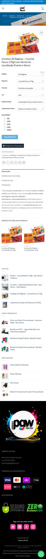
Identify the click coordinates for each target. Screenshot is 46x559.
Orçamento (10, 137)
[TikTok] (26, 527)
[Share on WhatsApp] (4, 162)
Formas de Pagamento (13, 546)
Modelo (4, 74)
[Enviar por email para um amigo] (16, 162)
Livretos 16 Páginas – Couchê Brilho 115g (31, 249)
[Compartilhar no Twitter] (12, 162)
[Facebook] (13, 527)
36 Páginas (20, 16)
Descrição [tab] (6, 171)
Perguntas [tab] (6, 185)
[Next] (44, 240)
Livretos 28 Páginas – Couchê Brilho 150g (9, 249)
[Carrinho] (42, 8)
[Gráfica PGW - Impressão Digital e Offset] (22, 8)
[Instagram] (33, 527)
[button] (41, 554)
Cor (3, 95)
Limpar (42, 72)
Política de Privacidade (32, 546)
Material (4, 81)
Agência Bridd (23, 540)
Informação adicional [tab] (11, 176)
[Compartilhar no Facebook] (8, 162)
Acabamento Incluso (8, 108)
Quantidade (6, 115)
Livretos (12, 16)
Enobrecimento (6, 102)
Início (5, 16)
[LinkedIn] (19, 527)
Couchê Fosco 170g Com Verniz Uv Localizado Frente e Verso (26, 16)
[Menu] (3, 8)
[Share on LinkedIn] (24, 162)
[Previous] (1, 240)
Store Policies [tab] (7, 180)
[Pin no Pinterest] (20, 162)
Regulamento (23, 547)
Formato (4, 88)
